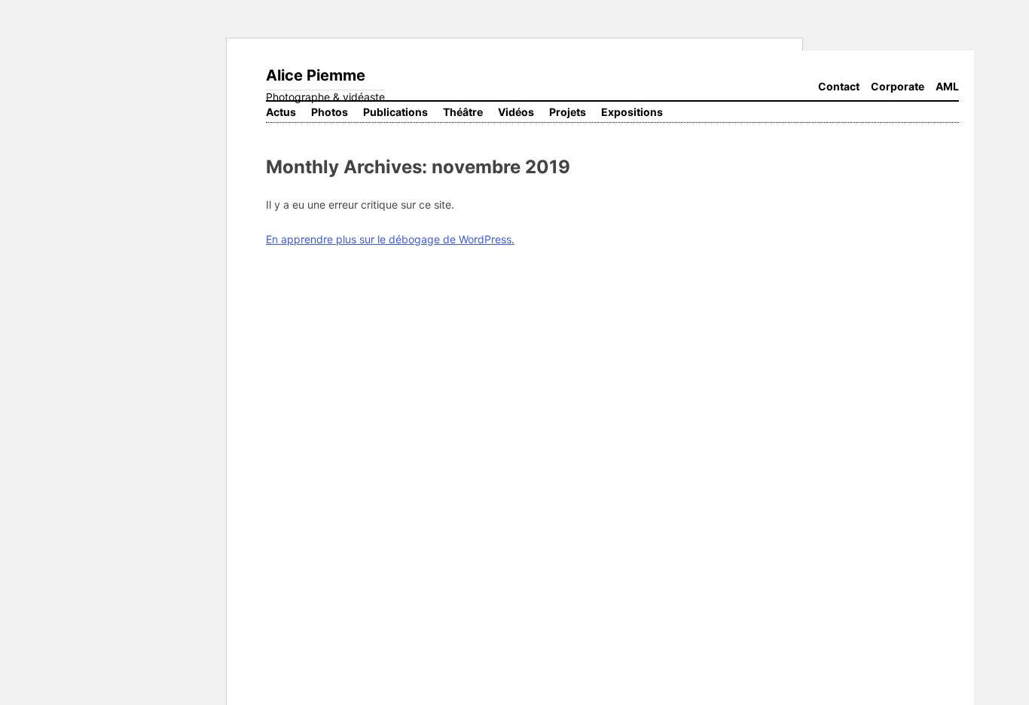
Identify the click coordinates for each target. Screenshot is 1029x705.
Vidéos (516, 111)
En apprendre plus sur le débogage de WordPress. (390, 239)
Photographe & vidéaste (325, 96)
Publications (395, 111)
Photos (329, 111)
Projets (567, 111)
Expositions (632, 111)
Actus (281, 111)
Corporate (897, 86)
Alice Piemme (315, 75)
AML (947, 86)
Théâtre (463, 111)
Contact (839, 86)
